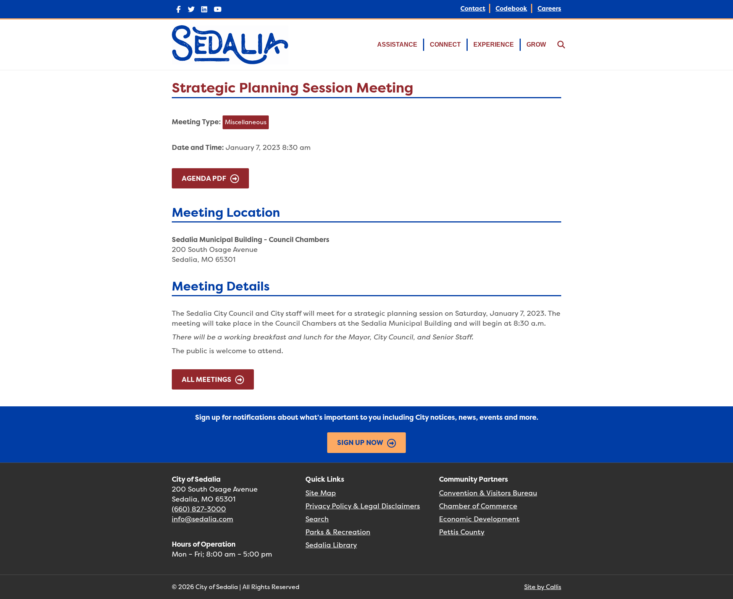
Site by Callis (542, 587)
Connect (445, 44)
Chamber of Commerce (478, 506)
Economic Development (479, 519)
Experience (493, 44)
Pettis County (461, 532)
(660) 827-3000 (199, 509)
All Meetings (206, 379)
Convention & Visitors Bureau (488, 493)
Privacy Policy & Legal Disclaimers (362, 506)
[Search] (556, 45)
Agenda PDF (204, 178)
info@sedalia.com (202, 519)
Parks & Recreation (337, 532)
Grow (536, 44)
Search (317, 519)
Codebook (511, 8)
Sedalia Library (331, 545)
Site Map (320, 493)
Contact (472, 8)
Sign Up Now (360, 442)
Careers (549, 8)
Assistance (397, 44)
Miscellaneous (245, 122)
